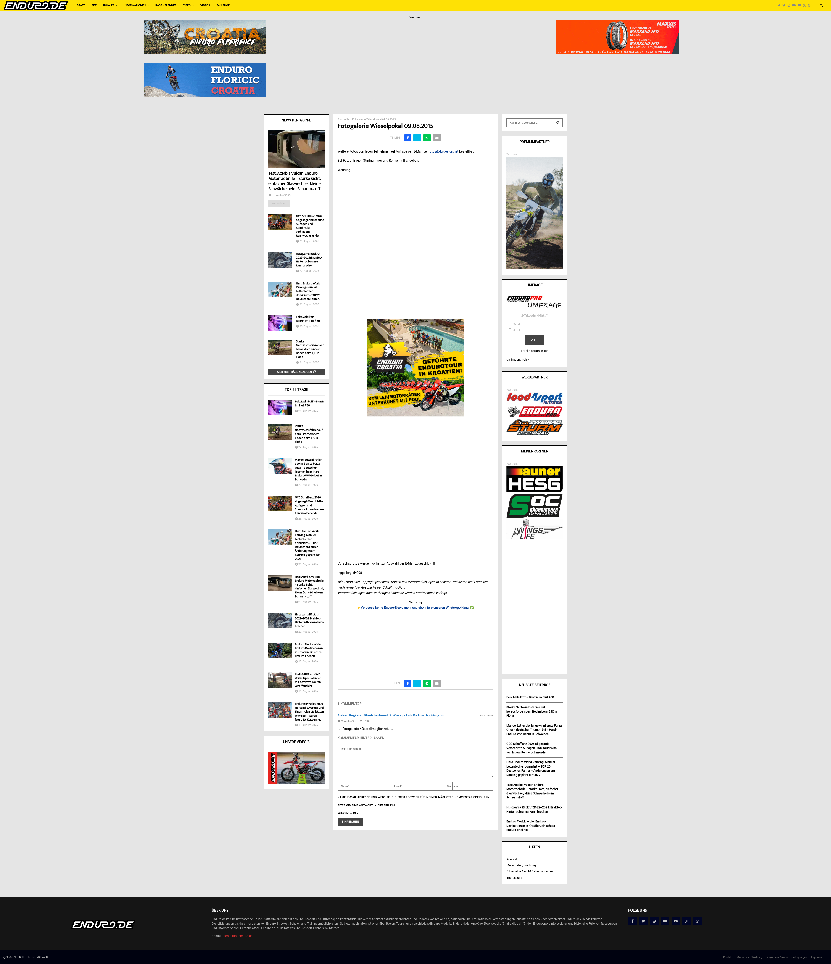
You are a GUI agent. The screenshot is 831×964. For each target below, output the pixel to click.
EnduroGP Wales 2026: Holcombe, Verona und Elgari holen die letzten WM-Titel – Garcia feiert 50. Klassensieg (309, 712)
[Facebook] (780, 5)
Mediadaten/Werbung (521, 865)
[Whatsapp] (810, 5)
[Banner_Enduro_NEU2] (205, 65)
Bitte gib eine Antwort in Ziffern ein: (367, 805)
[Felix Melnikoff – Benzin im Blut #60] (280, 323)
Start (81, 5)
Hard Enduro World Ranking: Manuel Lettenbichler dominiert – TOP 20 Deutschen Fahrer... (308, 291)
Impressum (514, 877)
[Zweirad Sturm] (534, 434)
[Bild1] (205, 22)
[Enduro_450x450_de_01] (416, 367)
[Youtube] (795, 5)
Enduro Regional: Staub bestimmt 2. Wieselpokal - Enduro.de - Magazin (391, 715)
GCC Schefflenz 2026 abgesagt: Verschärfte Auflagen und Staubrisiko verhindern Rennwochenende (310, 226)
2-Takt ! (518, 324)
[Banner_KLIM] (534, 268)
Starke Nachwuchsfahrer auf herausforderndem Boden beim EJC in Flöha (310, 349)
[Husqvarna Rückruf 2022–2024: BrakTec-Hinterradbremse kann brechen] (280, 260)
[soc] (534, 516)
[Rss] (805, 5)
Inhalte (108, 5)
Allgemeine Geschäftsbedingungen (529, 871)
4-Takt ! (518, 330)
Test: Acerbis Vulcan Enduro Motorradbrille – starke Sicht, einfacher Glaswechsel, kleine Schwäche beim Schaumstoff (294, 181)
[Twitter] (785, 5)
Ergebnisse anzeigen (534, 350)
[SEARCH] (558, 122)
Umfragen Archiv (517, 359)
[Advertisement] (416, 642)
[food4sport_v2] (534, 404)
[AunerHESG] (534, 491)
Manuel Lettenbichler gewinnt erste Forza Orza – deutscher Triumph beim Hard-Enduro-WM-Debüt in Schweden (308, 470)
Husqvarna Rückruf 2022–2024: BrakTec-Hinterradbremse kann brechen (309, 260)
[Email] (800, 5)
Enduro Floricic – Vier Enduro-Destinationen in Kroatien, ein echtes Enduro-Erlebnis (309, 650)
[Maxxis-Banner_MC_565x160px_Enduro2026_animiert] (617, 22)
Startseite (343, 119)
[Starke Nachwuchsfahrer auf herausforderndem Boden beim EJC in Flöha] (280, 347)
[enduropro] (534, 416)
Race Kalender (165, 5)
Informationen (135, 5)
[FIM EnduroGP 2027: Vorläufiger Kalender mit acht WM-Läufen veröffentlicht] (280, 680)
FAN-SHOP (223, 5)
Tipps (187, 5)
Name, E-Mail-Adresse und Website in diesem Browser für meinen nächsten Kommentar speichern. (414, 797)
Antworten (486, 716)
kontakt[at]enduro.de (238, 936)
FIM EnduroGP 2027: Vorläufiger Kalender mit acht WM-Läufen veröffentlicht (308, 680)
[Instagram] (790, 5)
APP (94, 5)
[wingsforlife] (534, 537)
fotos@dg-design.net (443, 151)
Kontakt (511, 859)
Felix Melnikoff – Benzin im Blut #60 (308, 319)
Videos (205, 5)
